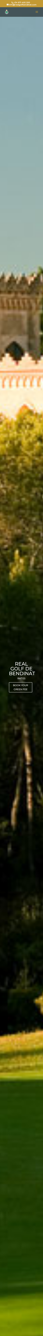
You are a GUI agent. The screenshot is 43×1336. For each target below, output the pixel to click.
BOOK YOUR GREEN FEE (20, 687)
